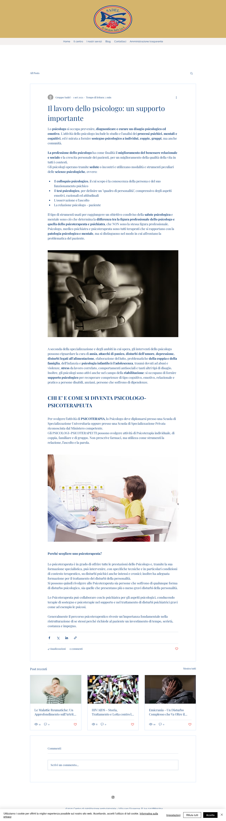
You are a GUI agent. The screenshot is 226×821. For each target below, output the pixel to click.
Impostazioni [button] (173, 815)
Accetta (210, 815)
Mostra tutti (189, 668)
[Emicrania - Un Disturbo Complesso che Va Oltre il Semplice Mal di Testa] (170, 689)
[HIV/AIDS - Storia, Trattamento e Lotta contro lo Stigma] (113, 689)
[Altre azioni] (176, 97)
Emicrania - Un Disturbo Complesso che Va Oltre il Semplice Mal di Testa (167, 712)
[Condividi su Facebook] (49, 637)
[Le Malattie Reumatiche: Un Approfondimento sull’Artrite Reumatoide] (55, 689)
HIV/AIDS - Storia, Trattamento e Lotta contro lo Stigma (112, 712)
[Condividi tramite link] (75, 637)
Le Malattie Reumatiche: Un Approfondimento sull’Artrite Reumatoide (54, 712)
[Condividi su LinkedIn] (66, 637)
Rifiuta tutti (192, 815)
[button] (191, 73)
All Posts (34, 73)
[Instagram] (113, 797)
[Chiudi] (222, 815)
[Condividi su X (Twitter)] (58, 637)
